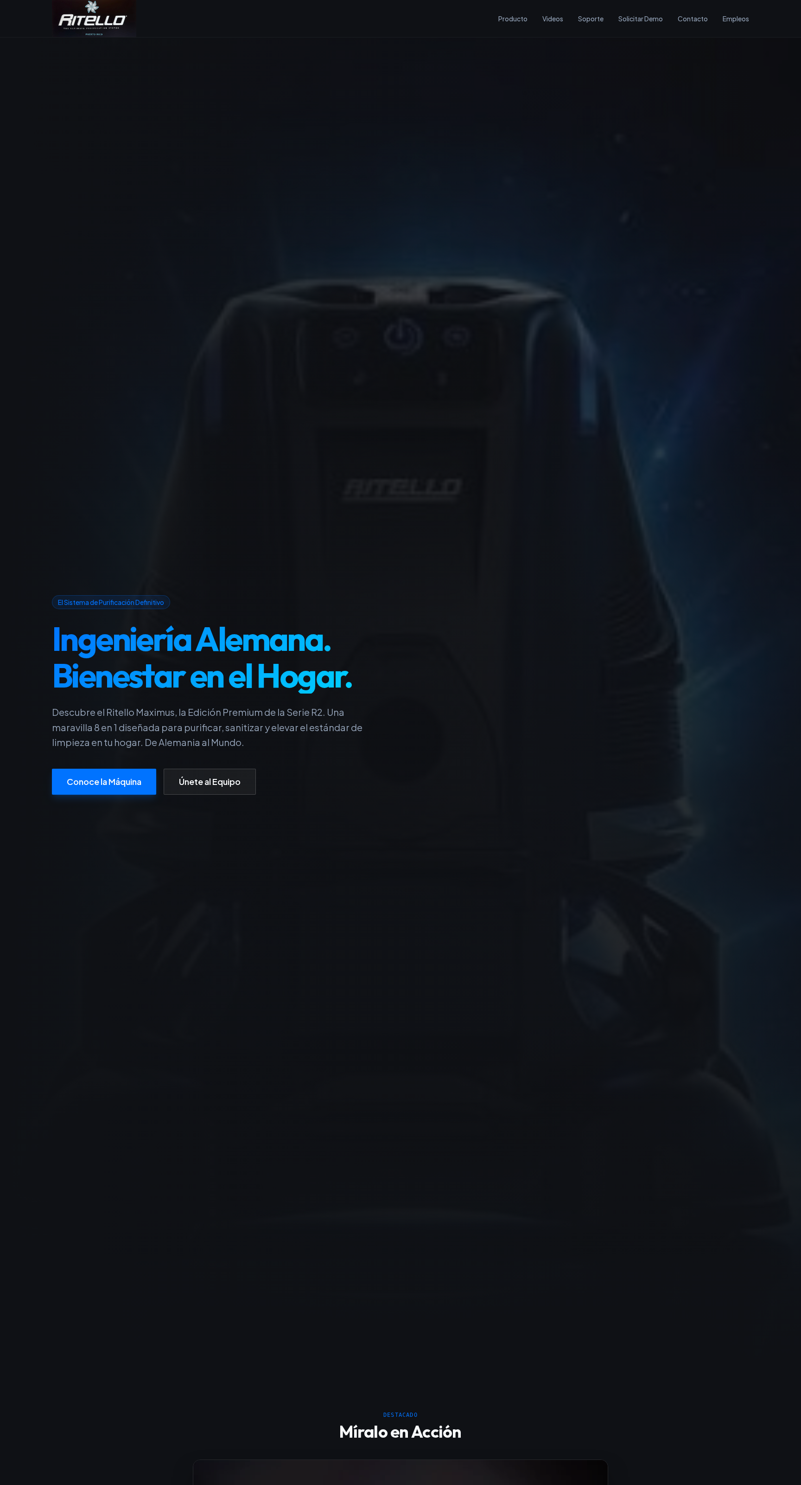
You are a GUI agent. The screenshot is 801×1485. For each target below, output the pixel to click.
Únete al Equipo (210, 781)
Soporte (591, 18)
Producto (513, 18)
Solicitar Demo (640, 18)
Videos (552, 18)
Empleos (736, 18)
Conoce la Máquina (104, 781)
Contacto (693, 18)
